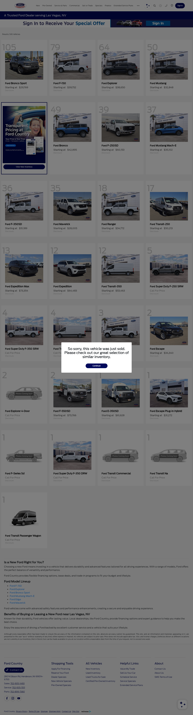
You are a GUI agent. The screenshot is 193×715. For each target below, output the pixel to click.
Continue (97, 366)
